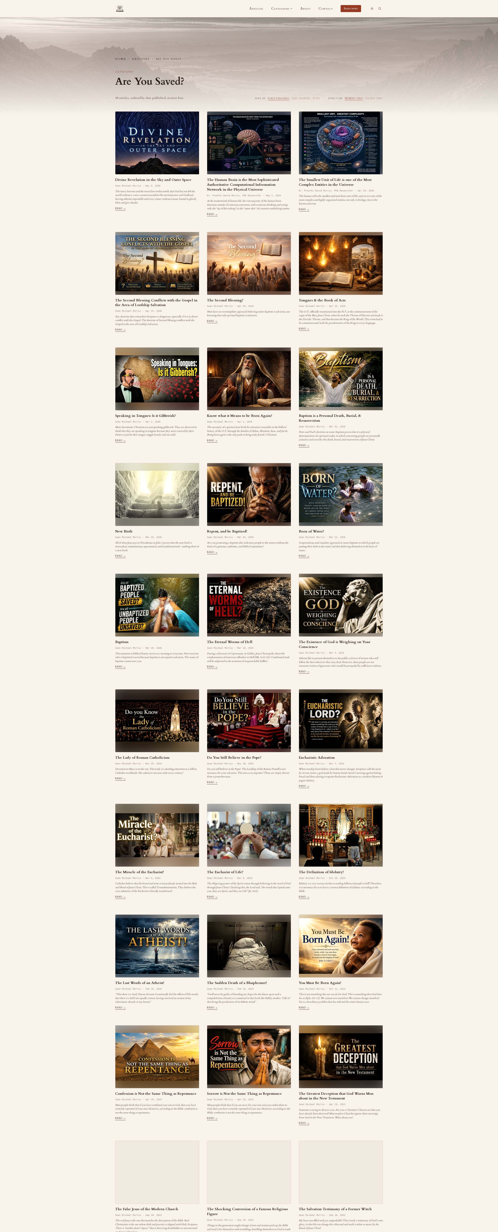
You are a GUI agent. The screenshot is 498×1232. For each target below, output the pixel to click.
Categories (280, 8)
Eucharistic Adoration (317, 757)
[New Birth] (157, 494)
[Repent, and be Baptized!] (249, 494)
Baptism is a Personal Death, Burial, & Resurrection (330, 418)
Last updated (301, 98)
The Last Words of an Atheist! (139, 982)
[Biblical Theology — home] (119, 8)
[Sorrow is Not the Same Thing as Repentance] (249, 1056)
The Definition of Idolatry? (321, 872)
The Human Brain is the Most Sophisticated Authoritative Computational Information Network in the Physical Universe (243, 184)
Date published (278, 98)
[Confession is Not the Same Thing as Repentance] (157, 1056)
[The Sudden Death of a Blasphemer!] (249, 946)
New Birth (123, 531)
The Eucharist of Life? (225, 872)
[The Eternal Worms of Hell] (249, 605)
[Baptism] (157, 605)
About (305, 8)
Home (120, 59)
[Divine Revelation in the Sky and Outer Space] (157, 142)
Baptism (121, 642)
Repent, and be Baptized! (227, 531)
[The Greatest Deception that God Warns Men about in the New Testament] (341, 1056)
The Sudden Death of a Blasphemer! (237, 982)
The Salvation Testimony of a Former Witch (335, 1209)
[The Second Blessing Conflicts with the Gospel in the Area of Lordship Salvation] (157, 263)
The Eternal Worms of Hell (229, 642)
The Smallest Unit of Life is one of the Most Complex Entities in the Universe (335, 182)
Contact (325, 8)
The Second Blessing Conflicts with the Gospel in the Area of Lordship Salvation (156, 303)
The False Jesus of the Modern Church (146, 1209)
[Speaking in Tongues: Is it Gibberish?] (157, 378)
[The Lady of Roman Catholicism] (157, 720)
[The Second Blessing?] (249, 263)
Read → (120, 208)
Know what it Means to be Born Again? (239, 415)
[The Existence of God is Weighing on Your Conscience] (341, 605)
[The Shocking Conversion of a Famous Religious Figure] (249, 1172)
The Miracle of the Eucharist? (139, 872)
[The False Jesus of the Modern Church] (157, 1172)
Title (316, 98)
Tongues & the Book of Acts (322, 300)
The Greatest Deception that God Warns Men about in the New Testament (336, 1096)
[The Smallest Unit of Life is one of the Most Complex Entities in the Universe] (341, 142)
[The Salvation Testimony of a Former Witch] (341, 1172)
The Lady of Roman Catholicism (142, 757)
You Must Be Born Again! (320, 982)
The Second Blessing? (225, 300)
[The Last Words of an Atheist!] (157, 946)
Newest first (354, 98)
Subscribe (351, 8)
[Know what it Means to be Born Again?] (249, 378)
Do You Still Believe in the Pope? (234, 757)
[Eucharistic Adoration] (341, 720)
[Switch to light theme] (372, 8)
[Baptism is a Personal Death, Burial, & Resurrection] (341, 378)
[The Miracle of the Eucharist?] (157, 835)
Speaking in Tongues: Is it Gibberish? (145, 415)
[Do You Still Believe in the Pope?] (249, 720)
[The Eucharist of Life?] (249, 835)
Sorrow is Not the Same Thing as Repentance (244, 1093)
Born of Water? (311, 531)
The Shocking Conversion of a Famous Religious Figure (247, 1211)
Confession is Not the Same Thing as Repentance (155, 1093)
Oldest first (374, 98)
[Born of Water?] (341, 494)
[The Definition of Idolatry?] (341, 835)
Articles (256, 8)
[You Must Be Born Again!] (341, 946)
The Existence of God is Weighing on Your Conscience (334, 644)
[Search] (380, 8)
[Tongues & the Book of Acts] (341, 263)
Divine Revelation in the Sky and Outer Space (153, 179)
